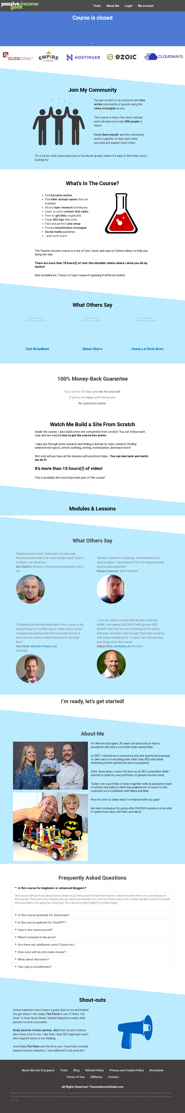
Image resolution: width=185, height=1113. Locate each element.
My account (145, 6)
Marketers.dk (122, 646)
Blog (76, 1070)
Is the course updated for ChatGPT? (42, 922)
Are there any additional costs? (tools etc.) (46, 944)
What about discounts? (33, 959)
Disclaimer (157, 1070)
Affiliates (96, 1077)
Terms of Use (75, 1077)
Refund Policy (94, 1070)
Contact (113, 1077)
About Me (112, 6)
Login (128, 6)
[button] (92, 888)
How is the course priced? (35, 930)
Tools (97, 6)
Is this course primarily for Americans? (44, 915)
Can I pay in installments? (35, 967)
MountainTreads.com (43, 646)
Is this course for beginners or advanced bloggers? (52, 888)
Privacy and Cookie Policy (127, 1070)
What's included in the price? (37, 937)
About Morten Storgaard (38, 1070)
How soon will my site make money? (42, 952)
